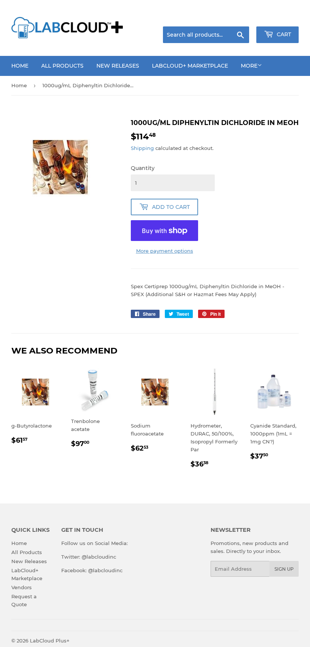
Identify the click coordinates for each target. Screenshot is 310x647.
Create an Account (278, 17)
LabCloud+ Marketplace (190, 65)
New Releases (117, 65)
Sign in (238, 17)
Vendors (21, 587)
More (249, 65)
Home (19, 65)
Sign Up (284, 569)
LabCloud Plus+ (50, 641)
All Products (62, 65)
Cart (283, 34)
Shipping (142, 148)
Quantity (143, 168)
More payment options (164, 251)
